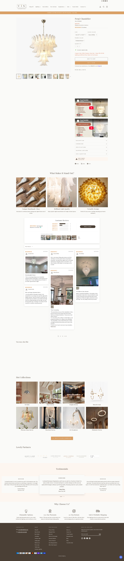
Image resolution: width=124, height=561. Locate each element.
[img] (28, 251)
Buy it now (91, 62)
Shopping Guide (69, 536)
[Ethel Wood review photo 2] (52, 306)
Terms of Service (52, 540)
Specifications (81, 147)
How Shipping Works (53, 542)
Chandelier (37, 536)
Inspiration (61, 6)
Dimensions (79, 143)
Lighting (37, 6)
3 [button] (62, 336)
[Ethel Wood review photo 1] (62, 290)
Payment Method (52, 538)
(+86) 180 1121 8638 (22, 532)
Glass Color (92, 32)
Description (80, 140)
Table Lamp (37, 547)
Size (76, 32)
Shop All (31, 6)
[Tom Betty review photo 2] (77, 288)
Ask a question (81, 153)
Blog (67, 538)
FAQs (67, 540)
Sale (68, 6)
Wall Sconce (37, 542)
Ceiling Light (37, 540)
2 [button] (60, 336)
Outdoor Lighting (38, 549)
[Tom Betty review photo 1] (87, 271)
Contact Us (83, 6)
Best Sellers (45, 6)
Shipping (76, 25)
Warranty (51, 534)
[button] (78, 27)
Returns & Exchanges (53, 536)
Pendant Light (37, 538)
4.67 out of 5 (40, 225)
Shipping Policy (52, 532)
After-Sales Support (53, 544)
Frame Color (79, 37)
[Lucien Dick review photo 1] (36, 264)
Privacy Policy (52, 529)
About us (68, 529)
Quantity (78, 43)
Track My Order (69, 542)
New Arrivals (53, 6)
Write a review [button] (87, 226)
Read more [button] (53, 326)
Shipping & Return (82, 150)
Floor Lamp (37, 544)
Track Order (75, 6)
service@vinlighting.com (23, 529)
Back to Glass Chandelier (62, 438)
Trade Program (69, 534)
